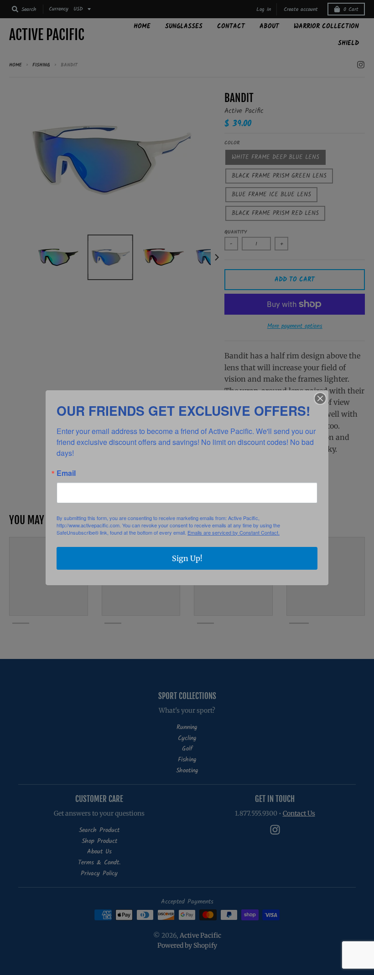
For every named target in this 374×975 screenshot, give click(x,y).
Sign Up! (187, 558)
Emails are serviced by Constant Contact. (233, 532)
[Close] (320, 398)
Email (66, 473)
